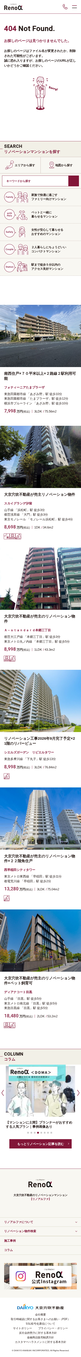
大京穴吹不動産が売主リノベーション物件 (39, 494)
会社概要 (40, 1314)
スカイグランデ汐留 (18, 503)
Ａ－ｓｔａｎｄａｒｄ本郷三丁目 (27, 630)
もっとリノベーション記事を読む (40, 1144)
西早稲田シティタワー (19, 869)
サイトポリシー (22, 1328)
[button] (2, 1093)
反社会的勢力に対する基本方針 (38, 1332)
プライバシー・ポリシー (53, 1328)
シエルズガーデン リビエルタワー (29, 752)
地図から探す (64, 165)
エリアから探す (25, 165)
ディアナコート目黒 (18, 992)
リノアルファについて (18, 1222)
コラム (8, 1250)
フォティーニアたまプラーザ (24, 387)
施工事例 (10, 1240)
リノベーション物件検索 (20, 1231)
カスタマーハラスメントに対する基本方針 (40, 1342)
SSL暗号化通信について (40, 1323)
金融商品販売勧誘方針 (40, 1337)
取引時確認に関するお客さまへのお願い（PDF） (40, 1319)
